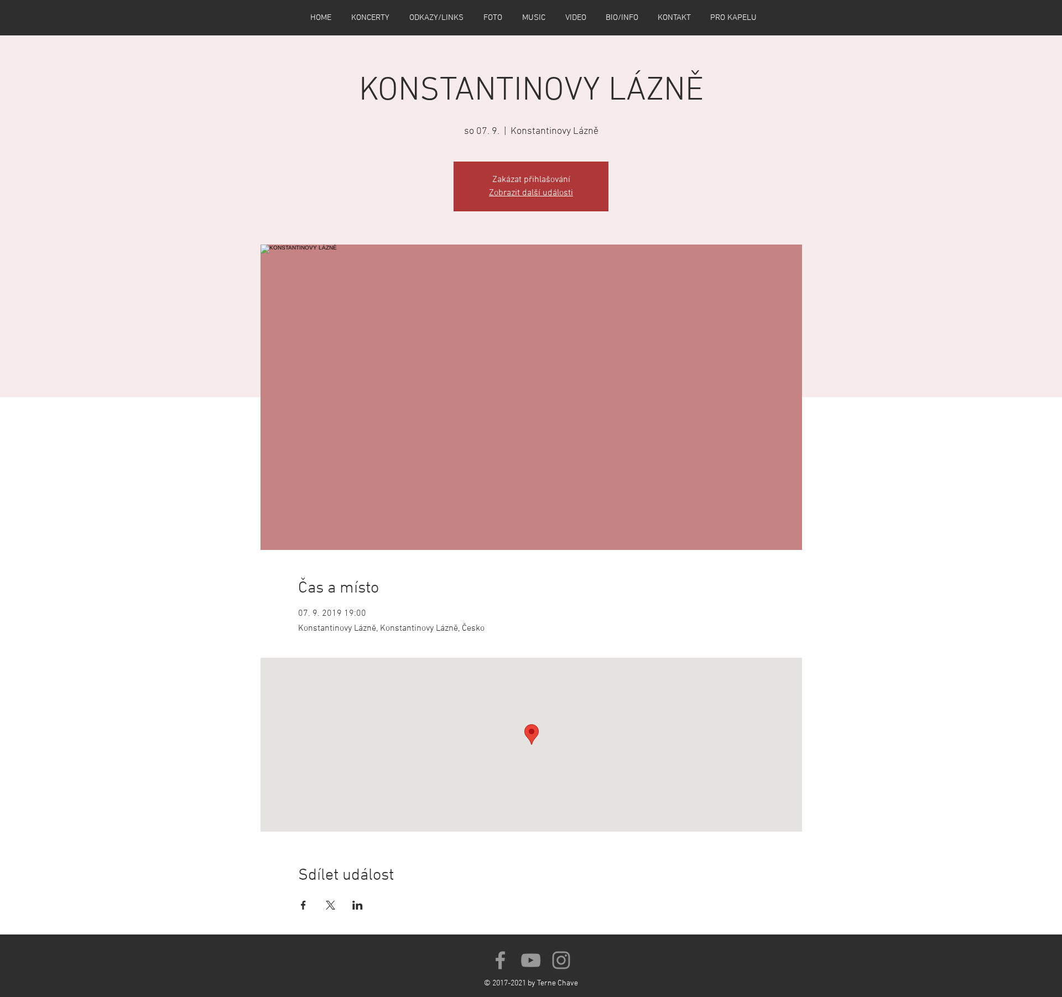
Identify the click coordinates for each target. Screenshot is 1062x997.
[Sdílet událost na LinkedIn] (357, 905)
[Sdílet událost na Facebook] (303, 905)
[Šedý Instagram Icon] (561, 960)
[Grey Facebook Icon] (500, 960)
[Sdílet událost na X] (330, 905)
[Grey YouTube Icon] (531, 960)
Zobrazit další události (531, 193)
